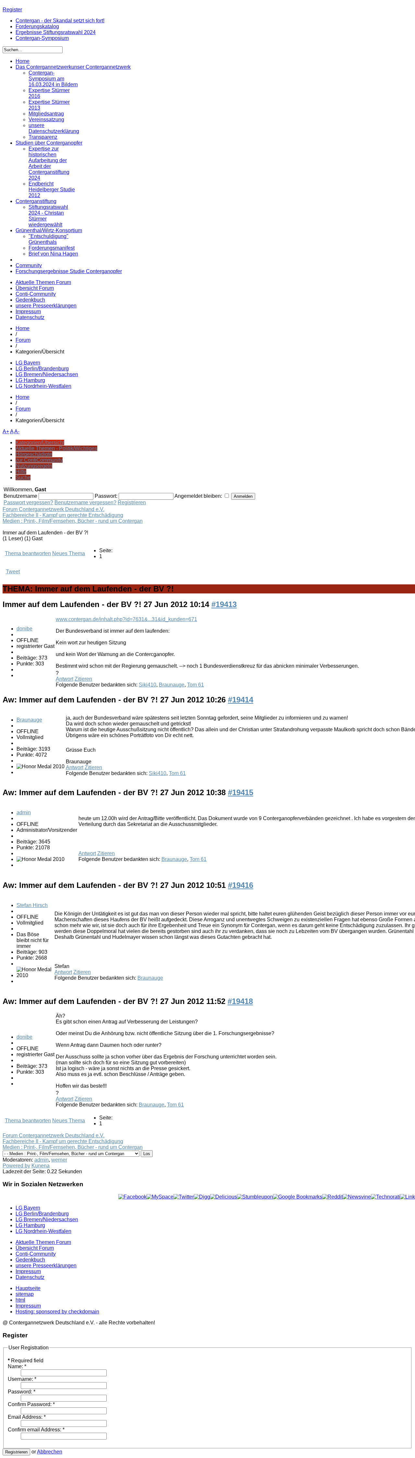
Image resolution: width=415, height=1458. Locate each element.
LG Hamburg (30, 380)
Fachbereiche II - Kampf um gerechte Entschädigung (63, 515)
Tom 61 (195, 684)
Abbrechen (49, 1451)
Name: (17, 1366)
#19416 (240, 885)
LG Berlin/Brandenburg (42, 368)
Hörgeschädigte (34, 454)
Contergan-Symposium (42, 38)
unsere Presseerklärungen (46, 305)
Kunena (40, 1165)
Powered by (16, 1165)
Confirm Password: (31, 1404)
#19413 (224, 604)
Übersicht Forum (35, 288)
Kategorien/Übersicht (40, 442)
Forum (23, 340)
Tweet (13, 571)
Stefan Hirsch (32, 905)
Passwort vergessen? (28, 502)
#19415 (240, 792)
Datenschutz (30, 317)
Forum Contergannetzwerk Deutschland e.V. (53, 509)
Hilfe (21, 471)
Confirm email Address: (36, 1429)
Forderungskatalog (37, 26)
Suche (23, 477)
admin (24, 812)
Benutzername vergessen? (85, 502)
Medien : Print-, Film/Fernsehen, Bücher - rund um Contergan (73, 521)
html (20, 1300)
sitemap (25, 1294)
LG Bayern (28, 362)
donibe (24, 628)
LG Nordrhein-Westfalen (43, 386)
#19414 (240, 699)
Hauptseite (28, 1288)
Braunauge (171, 684)
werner (59, 1160)
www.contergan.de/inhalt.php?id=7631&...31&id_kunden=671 (126, 619)
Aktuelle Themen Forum (43, 282)
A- (16, 431)
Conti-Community (36, 294)
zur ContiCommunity (39, 460)
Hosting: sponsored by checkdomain (57, 1311)
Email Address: (27, 1417)
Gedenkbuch (30, 300)
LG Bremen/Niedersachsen (47, 374)
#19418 (240, 1001)
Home (23, 328)
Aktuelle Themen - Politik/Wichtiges (56, 448)
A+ (6, 431)
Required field (25, 1360)
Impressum (28, 311)
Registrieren (132, 502)
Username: (22, 1379)
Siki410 (147, 684)
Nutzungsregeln (34, 466)
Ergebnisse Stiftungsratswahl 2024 (56, 32)
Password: (21, 1391)
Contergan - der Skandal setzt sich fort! (60, 20)
